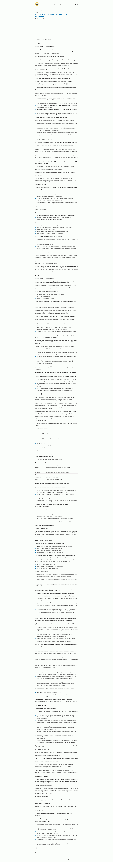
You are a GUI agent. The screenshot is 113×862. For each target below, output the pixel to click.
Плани (66, 4)
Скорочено (50, 4)
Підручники (61, 4)
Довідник (56, 4)
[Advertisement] (56, 28)
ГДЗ (42, 4)
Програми (71, 4)
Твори (45, 4)
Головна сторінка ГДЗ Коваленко (44, 39)
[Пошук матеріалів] (75, 4)
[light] (77, 4)
